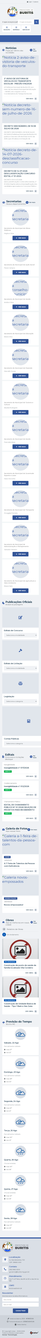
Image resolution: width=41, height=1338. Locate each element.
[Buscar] (36, 22)
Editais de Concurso (13, 630)
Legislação (9, 696)
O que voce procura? (10, 22)
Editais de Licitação (13, 663)
